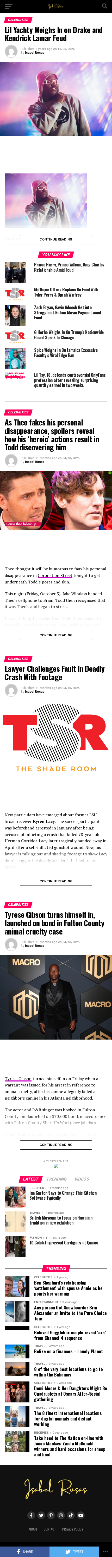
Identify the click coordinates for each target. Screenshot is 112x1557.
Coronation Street (55, 575)
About (33, 1529)
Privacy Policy (72, 1529)
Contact (50, 1529)
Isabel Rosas (34, 52)
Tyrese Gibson (18, 1078)
